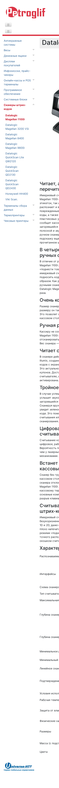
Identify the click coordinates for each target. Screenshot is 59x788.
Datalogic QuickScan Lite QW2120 (14, 157)
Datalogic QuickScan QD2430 (12, 184)
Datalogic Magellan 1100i (15, 117)
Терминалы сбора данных (15, 207)
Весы (7, 50)
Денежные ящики (15, 55)
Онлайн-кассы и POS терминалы (17, 82)
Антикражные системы (13, 42)
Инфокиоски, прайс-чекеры (17, 72)
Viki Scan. (11, 199)
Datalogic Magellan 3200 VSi (17, 126)
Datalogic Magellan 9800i (15, 145)
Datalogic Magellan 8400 (14, 136)
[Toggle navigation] (8, 25)
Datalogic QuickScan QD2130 (12, 170)
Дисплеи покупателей (12, 63)
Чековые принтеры (16, 220)
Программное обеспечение (13, 91)
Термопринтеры (14, 215)
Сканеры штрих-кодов (15, 107)
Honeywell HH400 (16, 193)
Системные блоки (15, 99)
